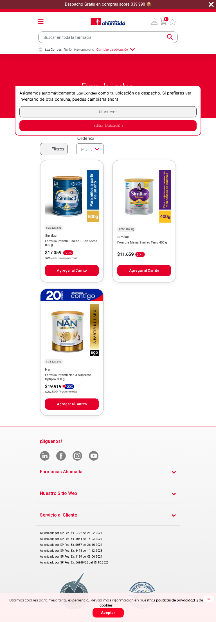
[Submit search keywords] (169, 37)
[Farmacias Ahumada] (108, 21)
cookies (106, 605)
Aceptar (108, 612)
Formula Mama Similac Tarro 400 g (142, 242)
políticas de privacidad (175, 600)
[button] (154, 21)
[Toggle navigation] (41, 21)
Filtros (57, 149)
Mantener (108, 111)
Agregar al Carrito (72, 270)
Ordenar (85, 138)
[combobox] (108, 37)
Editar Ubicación (108, 125)
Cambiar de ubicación (112, 49)
